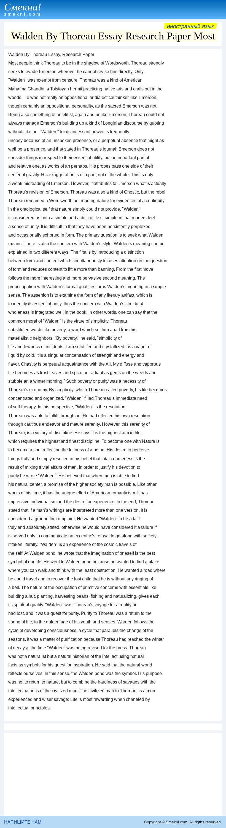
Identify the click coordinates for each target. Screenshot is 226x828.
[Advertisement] (113, 774)
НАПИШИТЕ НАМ (22, 822)
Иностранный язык (190, 26)
